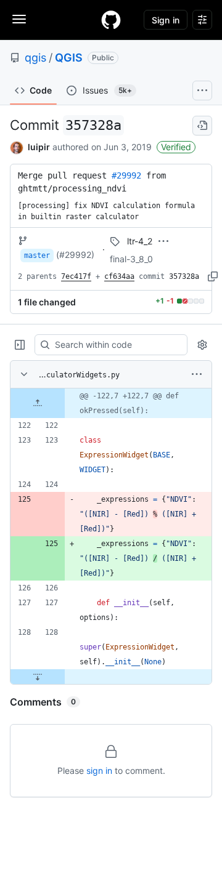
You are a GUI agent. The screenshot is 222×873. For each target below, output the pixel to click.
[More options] (197, 374)
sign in (99, 770)
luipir (39, 147)
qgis (35, 57)
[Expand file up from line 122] (37, 403)
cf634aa (119, 276)
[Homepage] (111, 20)
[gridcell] (111, 403)
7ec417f (76, 276)
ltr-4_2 (139, 241)
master (37, 255)
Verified (176, 147)
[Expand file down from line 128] (37, 676)
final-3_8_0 (131, 259)
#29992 (126, 175)
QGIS (69, 57)
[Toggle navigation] (19, 19)
